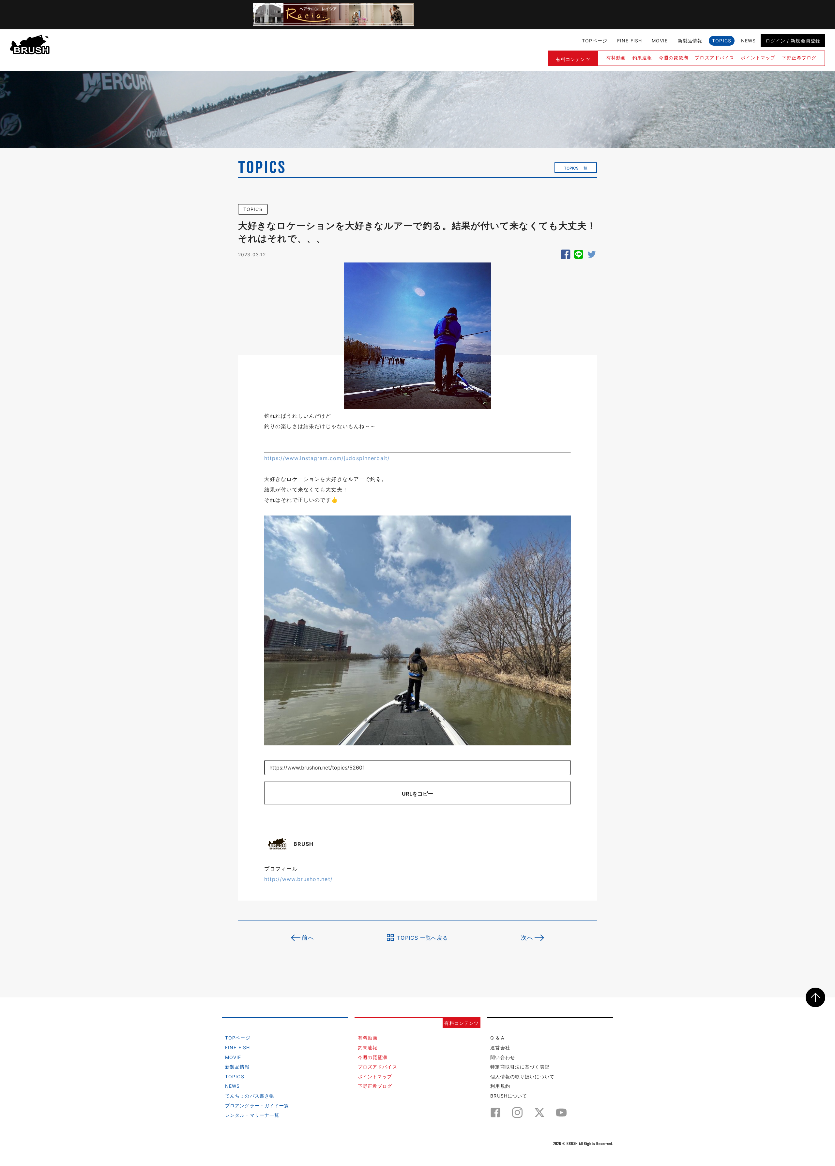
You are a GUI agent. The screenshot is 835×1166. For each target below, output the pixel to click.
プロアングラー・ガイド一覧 (257, 1105)
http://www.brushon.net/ (298, 879)
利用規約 (500, 1086)
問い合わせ (502, 1057)
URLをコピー (417, 793)
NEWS (748, 40)
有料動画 (616, 57)
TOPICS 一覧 (575, 168)
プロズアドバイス (714, 57)
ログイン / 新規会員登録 (793, 40)
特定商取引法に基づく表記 (519, 1066)
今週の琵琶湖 (674, 57)
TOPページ (594, 40)
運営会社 (500, 1047)
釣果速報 (642, 57)
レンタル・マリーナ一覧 (252, 1115)
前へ (308, 937)
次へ (527, 937)
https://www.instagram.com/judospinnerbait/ (327, 458)
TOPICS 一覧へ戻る (422, 937)
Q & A (497, 1037)
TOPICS (721, 40)
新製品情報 (690, 40)
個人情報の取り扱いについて (522, 1076)
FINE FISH (629, 40)
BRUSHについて (508, 1096)
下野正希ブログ (799, 57)
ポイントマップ (758, 57)
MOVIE (660, 40)
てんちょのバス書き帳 (249, 1096)
